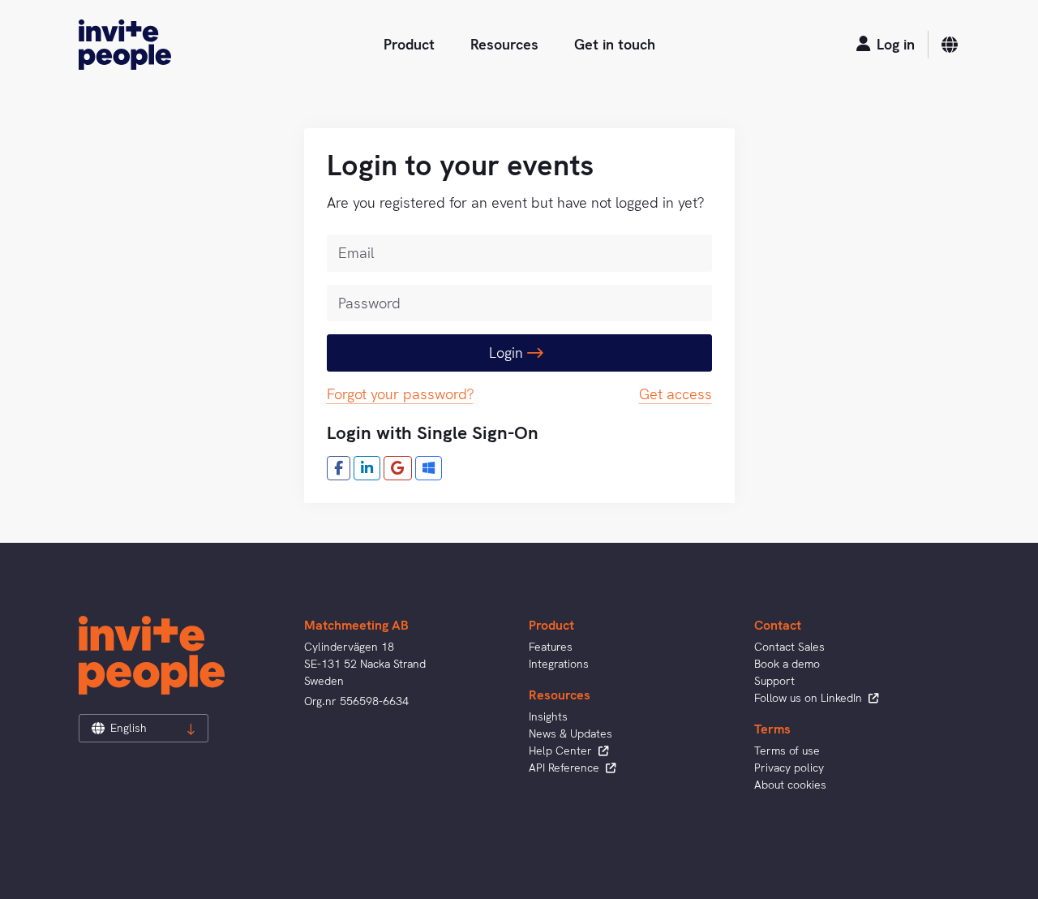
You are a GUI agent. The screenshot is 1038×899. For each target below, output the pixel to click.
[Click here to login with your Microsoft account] (428, 468)
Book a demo (787, 663)
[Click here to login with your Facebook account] (338, 468)
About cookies (790, 784)
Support (774, 680)
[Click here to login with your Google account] (398, 468)
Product (409, 44)
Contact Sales (789, 646)
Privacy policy (789, 767)
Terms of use (787, 750)
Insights (548, 716)
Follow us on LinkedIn (809, 697)
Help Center (562, 750)
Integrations (559, 663)
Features (551, 646)
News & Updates (570, 733)
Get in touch (614, 44)
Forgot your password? (400, 394)
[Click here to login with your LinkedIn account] (367, 468)
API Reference (566, 767)
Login (508, 352)
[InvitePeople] (125, 44)
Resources (504, 44)
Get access (675, 394)
